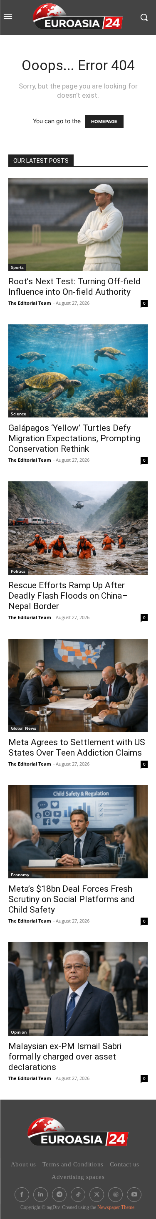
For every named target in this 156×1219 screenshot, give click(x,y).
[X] (96, 1194)
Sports (17, 267)
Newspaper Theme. (116, 1207)
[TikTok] (78, 1194)
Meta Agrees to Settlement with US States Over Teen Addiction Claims (76, 747)
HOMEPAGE (104, 121)
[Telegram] (59, 1194)
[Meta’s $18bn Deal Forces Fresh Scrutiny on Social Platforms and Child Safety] (78, 831)
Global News (23, 728)
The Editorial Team (29, 303)
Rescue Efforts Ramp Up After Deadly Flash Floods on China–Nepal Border (68, 595)
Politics (18, 571)
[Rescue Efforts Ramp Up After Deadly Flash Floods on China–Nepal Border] (78, 527)
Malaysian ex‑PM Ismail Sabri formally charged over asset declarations (64, 1056)
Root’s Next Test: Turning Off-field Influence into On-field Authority (74, 286)
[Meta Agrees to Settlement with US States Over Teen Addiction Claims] (78, 685)
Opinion (19, 1032)
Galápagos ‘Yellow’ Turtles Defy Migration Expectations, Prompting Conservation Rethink (74, 438)
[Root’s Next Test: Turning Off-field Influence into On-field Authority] (78, 224)
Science (18, 414)
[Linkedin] (40, 1194)
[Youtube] (134, 1194)
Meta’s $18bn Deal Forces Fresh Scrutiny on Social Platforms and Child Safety (71, 899)
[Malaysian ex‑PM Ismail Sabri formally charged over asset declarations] (78, 988)
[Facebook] (22, 1194)
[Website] (115, 1194)
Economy (20, 875)
